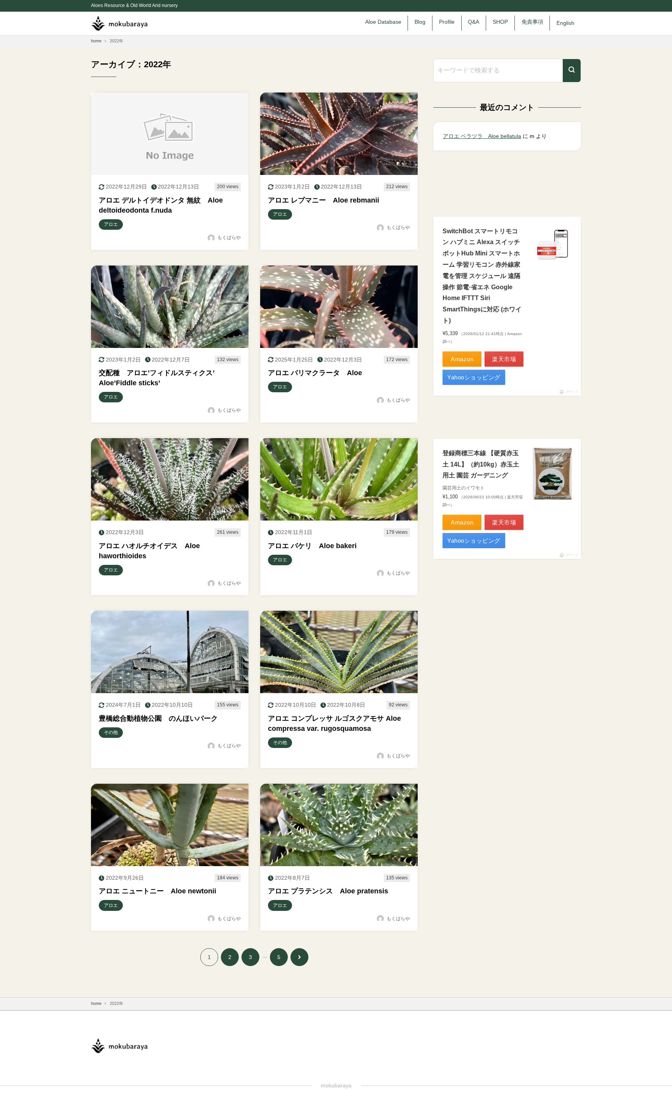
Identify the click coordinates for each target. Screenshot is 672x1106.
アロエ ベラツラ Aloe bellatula (482, 136)
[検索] (572, 70)
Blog (420, 22)
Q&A (473, 22)
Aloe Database (383, 22)
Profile (447, 22)
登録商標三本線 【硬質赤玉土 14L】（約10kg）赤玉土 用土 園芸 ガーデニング (481, 464)
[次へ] (299, 957)
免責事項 (532, 22)
